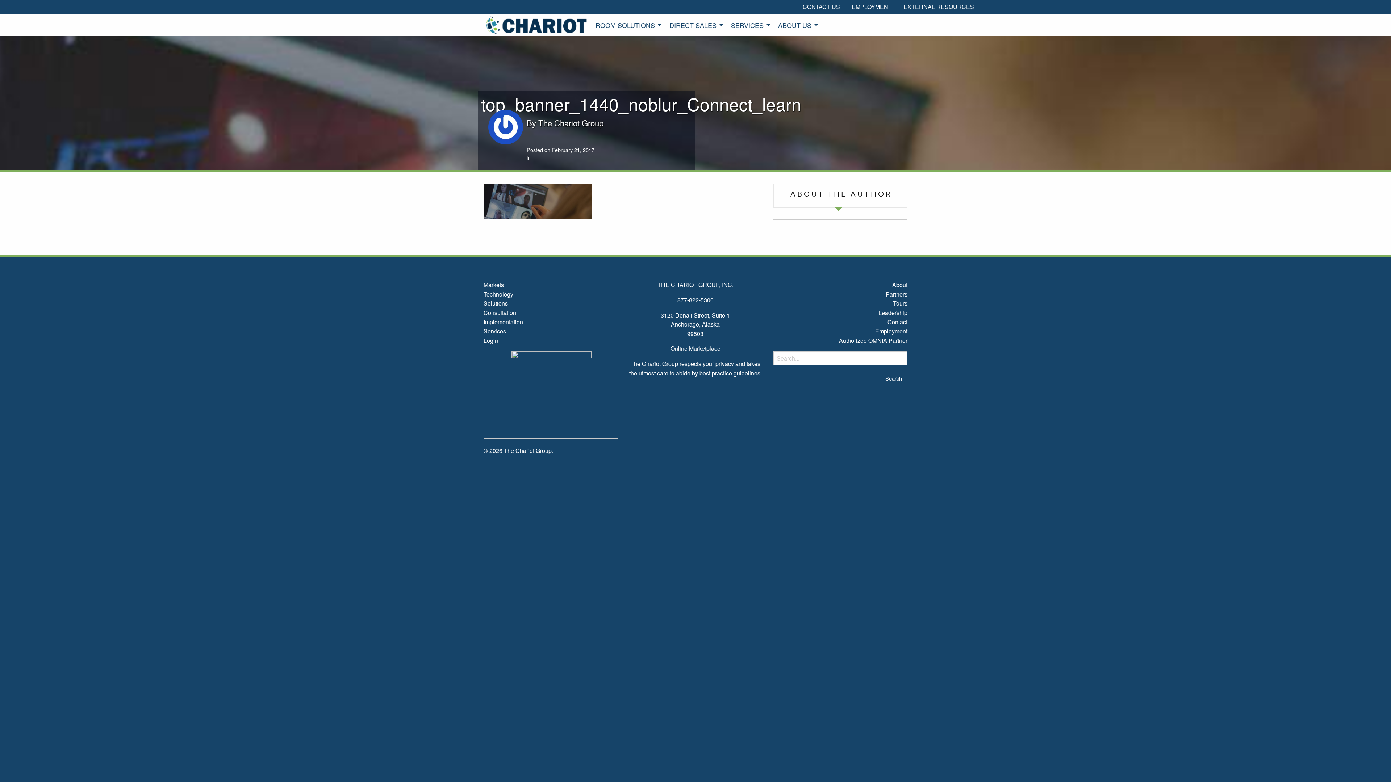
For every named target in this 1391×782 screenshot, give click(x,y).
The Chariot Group (570, 123)
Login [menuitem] (491, 340)
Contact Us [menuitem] (821, 7)
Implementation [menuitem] (503, 322)
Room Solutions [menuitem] (625, 25)
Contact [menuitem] (897, 322)
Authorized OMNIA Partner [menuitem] (873, 340)
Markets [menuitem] (494, 285)
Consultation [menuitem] (500, 312)
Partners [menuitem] (896, 294)
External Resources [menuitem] (938, 7)
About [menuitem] (899, 285)
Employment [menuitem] (872, 7)
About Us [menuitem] (794, 25)
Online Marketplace (695, 348)
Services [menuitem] (747, 25)
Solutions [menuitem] (496, 303)
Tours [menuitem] (900, 303)
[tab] (840, 196)
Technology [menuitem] (498, 294)
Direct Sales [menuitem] (693, 25)
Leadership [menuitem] (892, 312)
